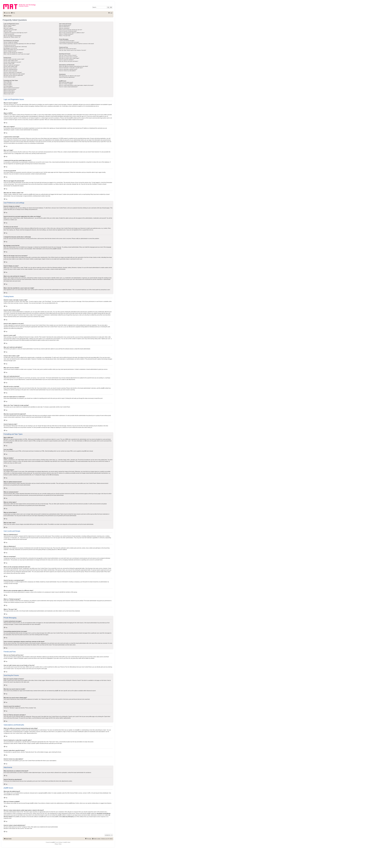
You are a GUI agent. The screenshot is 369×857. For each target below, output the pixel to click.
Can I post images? (8, 86)
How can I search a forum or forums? (68, 55)
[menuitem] (13, 13)
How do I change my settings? (11, 42)
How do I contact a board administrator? (68, 86)
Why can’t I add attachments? (10, 69)
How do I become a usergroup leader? (68, 31)
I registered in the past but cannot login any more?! (15, 32)
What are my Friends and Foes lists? (67, 48)
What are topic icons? (9, 93)
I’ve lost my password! (9, 34)
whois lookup (7, 813)
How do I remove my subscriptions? (67, 70)
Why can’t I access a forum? (10, 68)
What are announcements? (10, 89)
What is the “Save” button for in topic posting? (14, 73)
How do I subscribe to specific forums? (68, 69)
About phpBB (7, 794)
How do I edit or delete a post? (11, 60)
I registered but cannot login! (10, 29)
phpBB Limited (47, 793)
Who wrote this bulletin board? (66, 82)
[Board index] (11, 6)
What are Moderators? (64, 26)
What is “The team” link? (64, 35)
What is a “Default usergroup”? (66, 34)
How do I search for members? (66, 59)
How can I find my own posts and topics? (68, 61)
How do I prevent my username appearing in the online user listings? (19, 43)
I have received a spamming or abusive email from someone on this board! (76, 43)
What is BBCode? (8, 82)
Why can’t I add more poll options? (12, 65)
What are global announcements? (11, 87)
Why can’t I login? (8, 31)
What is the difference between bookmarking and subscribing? (73, 66)
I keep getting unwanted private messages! (69, 42)
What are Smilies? (8, 84)
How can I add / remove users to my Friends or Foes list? (72, 50)
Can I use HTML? (8, 83)
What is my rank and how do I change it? (13, 52)
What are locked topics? (9, 92)
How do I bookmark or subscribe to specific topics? (71, 67)
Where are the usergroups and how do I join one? (70, 29)
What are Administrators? (65, 25)
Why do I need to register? (10, 25)
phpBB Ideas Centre (73, 803)
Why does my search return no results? (68, 56)
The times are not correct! (10, 45)
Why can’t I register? (8, 28)
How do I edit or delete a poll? (10, 66)
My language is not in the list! (10, 48)
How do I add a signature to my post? (12, 62)
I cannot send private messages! (66, 40)
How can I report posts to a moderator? (13, 72)
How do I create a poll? (9, 63)
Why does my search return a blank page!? (69, 58)
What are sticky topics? (9, 90)
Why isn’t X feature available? (66, 83)
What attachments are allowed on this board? (69, 75)
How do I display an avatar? (10, 51)
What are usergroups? (64, 28)
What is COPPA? (8, 26)
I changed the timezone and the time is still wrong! (15, 46)
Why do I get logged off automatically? (12, 35)
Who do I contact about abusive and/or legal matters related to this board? (76, 85)
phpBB (54, 248)
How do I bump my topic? (9, 76)
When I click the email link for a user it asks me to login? (17, 54)
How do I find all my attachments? (67, 77)
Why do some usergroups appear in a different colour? (71, 32)
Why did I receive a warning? (10, 70)
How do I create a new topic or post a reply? (14, 59)
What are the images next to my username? (14, 49)
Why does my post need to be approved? (13, 75)
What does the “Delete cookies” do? (12, 37)
